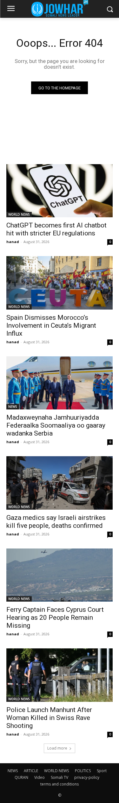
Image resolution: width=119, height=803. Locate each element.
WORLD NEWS (19, 214)
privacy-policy (86, 777)
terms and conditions (59, 784)
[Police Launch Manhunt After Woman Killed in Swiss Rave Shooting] (59, 675)
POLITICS (83, 770)
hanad (12, 241)
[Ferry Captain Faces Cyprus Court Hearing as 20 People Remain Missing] (59, 575)
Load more (57, 748)
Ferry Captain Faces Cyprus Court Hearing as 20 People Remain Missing (55, 617)
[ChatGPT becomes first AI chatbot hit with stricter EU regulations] (59, 191)
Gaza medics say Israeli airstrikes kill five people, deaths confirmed (56, 521)
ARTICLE (31, 770)
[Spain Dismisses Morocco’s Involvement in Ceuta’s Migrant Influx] (59, 283)
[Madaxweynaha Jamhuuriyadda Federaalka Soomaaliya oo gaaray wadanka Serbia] (59, 383)
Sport (102, 770)
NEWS (12, 406)
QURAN (21, 777)
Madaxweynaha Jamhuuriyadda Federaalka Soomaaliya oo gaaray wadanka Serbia (55, 425)
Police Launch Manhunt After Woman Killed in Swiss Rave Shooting (49, 718)
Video (39, 777)
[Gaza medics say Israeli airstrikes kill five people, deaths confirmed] (59, 483)
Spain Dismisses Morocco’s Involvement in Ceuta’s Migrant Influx (51, 325)
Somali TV (59, 777)
